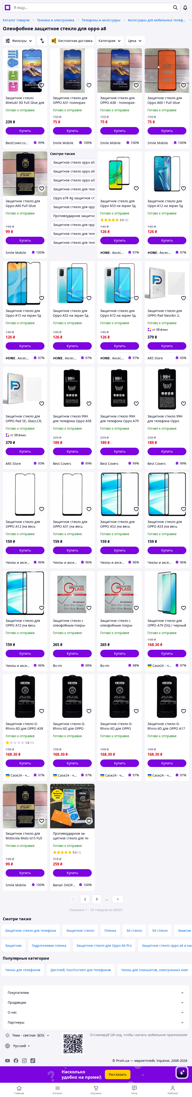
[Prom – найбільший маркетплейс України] (7, 7)
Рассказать (117, 1074)
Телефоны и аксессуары (101, 20)
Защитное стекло (80, 930)
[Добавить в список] (41, 85)
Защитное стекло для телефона (30, 930)
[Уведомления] (185, 7)
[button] (25, 131)
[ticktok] (33, 1060)
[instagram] (24, 1060)
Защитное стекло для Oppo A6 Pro (104, 945)
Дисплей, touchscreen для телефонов (81, 970)
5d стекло (160, 930)
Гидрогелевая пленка (49, 945)
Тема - (24, 1035)
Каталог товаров (16, 20)
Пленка (110, 930)
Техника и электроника (55, 20)
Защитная (13, 945)
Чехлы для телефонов (22, 970)
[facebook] (16, 1060)
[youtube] (7, 1060)
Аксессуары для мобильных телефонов (157, 20)
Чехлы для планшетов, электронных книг (154, 970)
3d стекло (134, 930)
